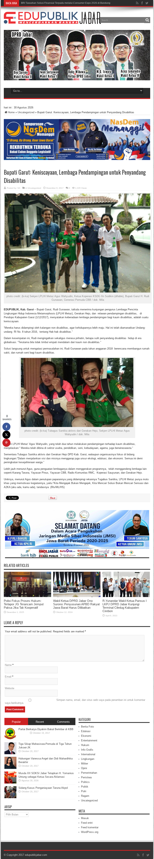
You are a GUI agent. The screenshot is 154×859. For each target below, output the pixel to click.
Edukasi (85, 731)
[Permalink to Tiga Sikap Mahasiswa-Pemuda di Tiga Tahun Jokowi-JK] (10, 753)
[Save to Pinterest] (6, 443)
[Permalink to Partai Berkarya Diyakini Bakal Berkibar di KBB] (10, 738)
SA (18, 188)
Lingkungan (87, 758)
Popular (16, 721)
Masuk (85, 818)
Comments (63, 721)
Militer (84, 763)
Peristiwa (86, 777)
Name (8, 664)
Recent (40, 721)
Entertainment (89, 740)
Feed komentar (89, 827)
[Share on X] (6, 435)
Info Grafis (87, 749)
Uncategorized (26, 112)
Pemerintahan (89, 772)
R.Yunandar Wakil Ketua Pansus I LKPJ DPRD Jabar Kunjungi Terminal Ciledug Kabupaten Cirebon (124, 606)
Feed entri (87, 822)
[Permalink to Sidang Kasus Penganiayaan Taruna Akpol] (10, 797)
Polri (83, 791)
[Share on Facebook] (6, 427)
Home (11, 112)
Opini (84, 768)
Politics (85, 782)
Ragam (85, 795)
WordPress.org (89, 832)
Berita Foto (87, 726)
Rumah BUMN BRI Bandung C (38, 3)
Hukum (85, 745)
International (88, 754)
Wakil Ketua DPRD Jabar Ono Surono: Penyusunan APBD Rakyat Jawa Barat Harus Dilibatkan (76, 604)
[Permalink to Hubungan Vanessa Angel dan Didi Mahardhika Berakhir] (10, 767)
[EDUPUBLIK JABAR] (52, 21)
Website (9, 688)
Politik (84, 786)
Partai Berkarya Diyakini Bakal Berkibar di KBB (45, 729)
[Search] (147, 20)
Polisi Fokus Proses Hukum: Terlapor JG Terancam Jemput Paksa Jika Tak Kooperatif (24, 604)
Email (8, 676)
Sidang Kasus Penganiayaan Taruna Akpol (43, 787)
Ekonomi (86, 735)
